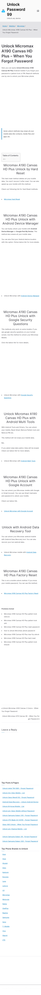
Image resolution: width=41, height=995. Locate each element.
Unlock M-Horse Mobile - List (13, 806)
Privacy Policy (6, 973)
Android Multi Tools (28, 461)
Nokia (4, 904)
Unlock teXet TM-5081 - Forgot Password (17, 788)
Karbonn (5, 872)
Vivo (4, 931)
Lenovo (5, 886)
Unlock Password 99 (16, 9)
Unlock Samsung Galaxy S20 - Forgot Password (20, 841)
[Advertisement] (20, 100)
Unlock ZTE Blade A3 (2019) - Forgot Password (20, 820)
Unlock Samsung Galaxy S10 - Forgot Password (20, 815)
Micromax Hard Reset (12, 199)
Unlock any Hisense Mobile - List (14, 829)
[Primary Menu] (37, 10)
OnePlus (5, 908)
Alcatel (5, 863)
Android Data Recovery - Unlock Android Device (20, 802)
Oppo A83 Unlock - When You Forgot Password (20, 824)
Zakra (37, 988)
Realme (5, 913)
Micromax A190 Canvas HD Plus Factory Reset (21, 593)
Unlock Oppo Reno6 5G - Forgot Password (18, 797)
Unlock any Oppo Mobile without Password (18, 811)
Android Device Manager (30, 296)
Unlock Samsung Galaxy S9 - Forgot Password (19, 837)
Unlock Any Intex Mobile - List (13, 793)
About (4, 969)
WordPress (21, 991)
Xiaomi (4, 935)
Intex (4, 868)
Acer (4, 854)
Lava (4, 881)
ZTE (3, 940)
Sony (4, 922)
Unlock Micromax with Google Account (18, 511)
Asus (4, 859)
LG (3, 890)
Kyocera (5, 877)
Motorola (5, 899)
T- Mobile (5, 926)
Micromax (6, 895)
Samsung (5, 917)
